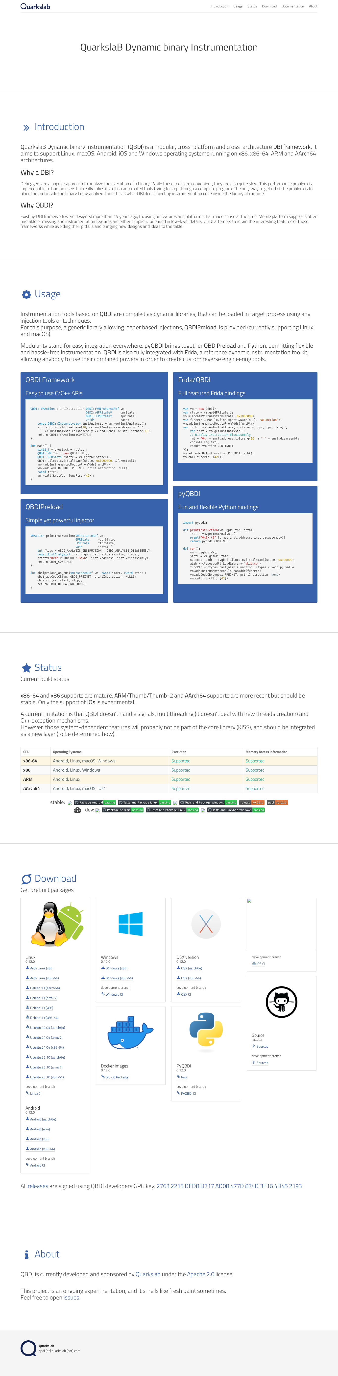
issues (71, 1297)
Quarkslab (148, 1274)
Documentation (293, 6)
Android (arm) (39, 1129)
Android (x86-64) (42, 1148)
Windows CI (114, 994)
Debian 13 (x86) (41, 1007)
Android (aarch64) (42, 1119)
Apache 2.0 (200, 1274)
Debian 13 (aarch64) (44, 987)
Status (252, 6)
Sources (262, 1046)
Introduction (219, 6)
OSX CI (185, 994)
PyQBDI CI (188, 1093)
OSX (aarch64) (191, 968)
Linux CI (35, 1093)
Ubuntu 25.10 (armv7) (46, 1067)
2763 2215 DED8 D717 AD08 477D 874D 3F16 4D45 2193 (229, 1185)
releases (38, 1185)
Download (269, 6)
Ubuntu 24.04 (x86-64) (46, 1047)
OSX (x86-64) (190, 978)
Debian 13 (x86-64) (44, 1017)
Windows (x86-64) (119, 978)
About (313, 6)
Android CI (37, 1165)
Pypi (183, 1077)
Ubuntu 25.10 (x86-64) (46, 1077)
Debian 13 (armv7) (43, 997)
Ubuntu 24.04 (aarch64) (47, 1027)
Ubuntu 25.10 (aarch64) (47, 1057)
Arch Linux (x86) (41, 968)
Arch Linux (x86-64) (44, 978)
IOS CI (260, 963)
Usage (237, 6)
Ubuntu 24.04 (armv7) (46, 1037)
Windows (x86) (116, 968)
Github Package (116, 1077)
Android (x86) (39, 1139)
